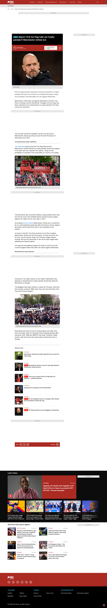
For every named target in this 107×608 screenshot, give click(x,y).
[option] (16, 511)
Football (32, 2)
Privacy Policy (37, 596)
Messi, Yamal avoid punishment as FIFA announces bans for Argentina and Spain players (26, 545)
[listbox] (53, 510)
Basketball (10, 596)
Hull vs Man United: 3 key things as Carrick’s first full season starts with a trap (57, 556)
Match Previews (21, 528)
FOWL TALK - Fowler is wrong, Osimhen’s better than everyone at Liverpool (26, 556)
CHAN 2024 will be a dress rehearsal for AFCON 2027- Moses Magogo (90, 517)
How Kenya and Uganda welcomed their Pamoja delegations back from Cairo (53, 517)
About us (36, 593)
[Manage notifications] (104, 605)
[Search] (97, 2)
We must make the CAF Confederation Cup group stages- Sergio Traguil (71, 517)
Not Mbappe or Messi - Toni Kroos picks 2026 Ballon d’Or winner (56, 545)
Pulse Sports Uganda (83, 593)
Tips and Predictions (50, 2)
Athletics (22, 593)
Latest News (11, 5)
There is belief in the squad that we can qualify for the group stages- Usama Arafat (34, 517)
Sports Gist (72, 2)
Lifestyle (79, 2)
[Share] (59, 47)
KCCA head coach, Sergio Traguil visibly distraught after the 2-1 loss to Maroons (16, 517)
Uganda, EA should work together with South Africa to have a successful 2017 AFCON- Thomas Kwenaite (58, 488)
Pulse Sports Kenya (66, 593)
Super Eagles (23, 596)
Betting (39, 2)
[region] (53, 510)
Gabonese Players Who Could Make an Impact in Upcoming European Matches (57, 532)
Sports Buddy (28, 223)
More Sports (62, 2)
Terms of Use (50, 593)
